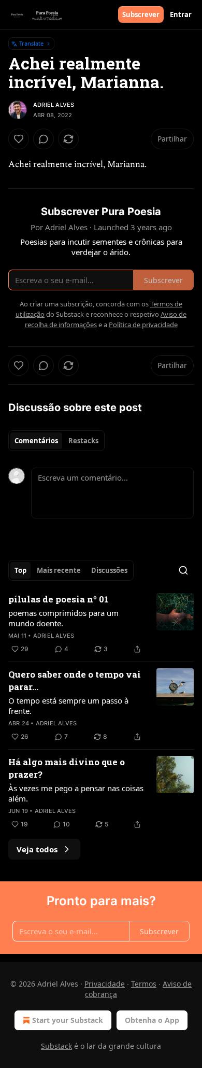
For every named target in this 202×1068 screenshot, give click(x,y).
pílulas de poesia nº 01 (58, 599)
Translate (31, 43)
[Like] (18, 139)
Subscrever (141, 14)
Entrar (181, 14)
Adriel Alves (53, 104)
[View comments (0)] (43, 139)
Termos (143, 984)
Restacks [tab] (83, 440)
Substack (56, 1046)
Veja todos (37, 849)
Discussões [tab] (109, 570)
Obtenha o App (152, 1020)
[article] (101, 624)
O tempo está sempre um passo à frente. (68, 705)
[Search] (183, 570)
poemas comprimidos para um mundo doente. (63, 618)
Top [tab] (20, 570)
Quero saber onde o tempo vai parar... (74, 680)
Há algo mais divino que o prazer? (66, 768)
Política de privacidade (143, 324)
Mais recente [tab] (59, 570)
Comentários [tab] (36, 440)
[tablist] (56, 440)
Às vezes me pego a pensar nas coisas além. (75, 793)
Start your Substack (67, 1020)
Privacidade (104, 984)
